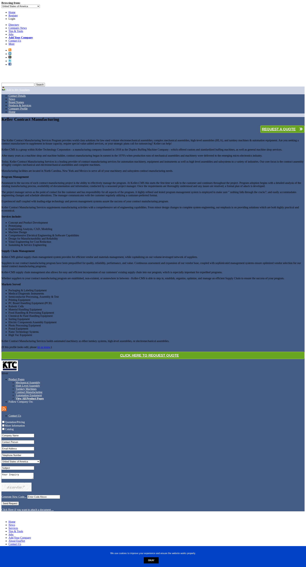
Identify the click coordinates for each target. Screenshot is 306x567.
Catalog (9, 429)
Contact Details (17, 95)
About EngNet (16, 540)
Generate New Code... (14, 496)
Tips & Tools (15, 31)
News (11, 99)
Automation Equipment (29, 395)
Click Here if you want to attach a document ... (27, 509)
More (11, 43)
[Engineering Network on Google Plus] (9, 57)
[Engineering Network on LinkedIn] (9, 53)
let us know (43, 347)
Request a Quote (279, 129)
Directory (13, 24)
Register (13, 15)
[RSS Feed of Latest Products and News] (9, 50)
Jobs (10, 34)
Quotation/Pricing (15, 422)
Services (13, 528)
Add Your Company (19, 537)
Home (11, 12)
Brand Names (16, 102)
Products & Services (19, 105)
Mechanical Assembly (28, 382)
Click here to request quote (149, 355)
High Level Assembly (28, 385)
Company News (17, 27)
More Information (15, 425)
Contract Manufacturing (29, 392)
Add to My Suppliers (18, 89)
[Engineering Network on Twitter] (9, 60)
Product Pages (16, 379)
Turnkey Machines (26, 388)
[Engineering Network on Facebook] (9, 64)
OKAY (151, 560)
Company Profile (18, 108)
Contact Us (14, 40)
